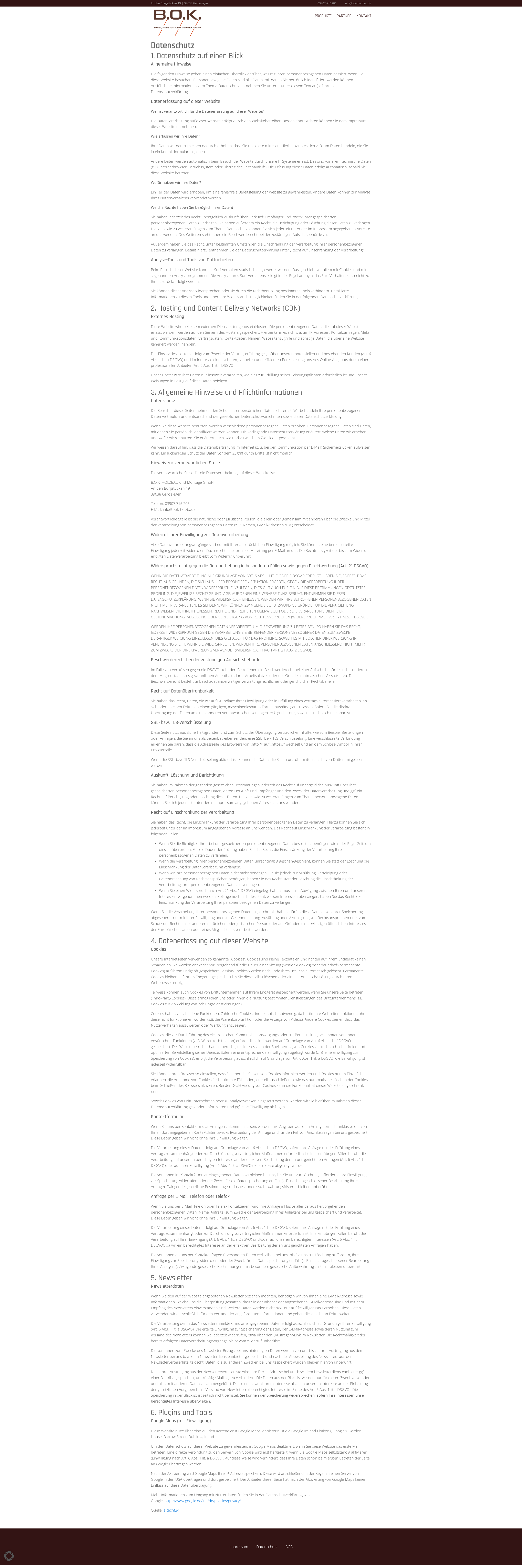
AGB (289, 1546)
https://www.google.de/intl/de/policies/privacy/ (203, 1500)
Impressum (238, 1546)
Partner (344, 16)
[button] (9, 1556)
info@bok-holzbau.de (358, 3)
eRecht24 (171, 1510)
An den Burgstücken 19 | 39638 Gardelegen (179, 3)
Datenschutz (266, 1546)
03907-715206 (326, 3)
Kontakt (363, 16)
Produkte (323, 16)
